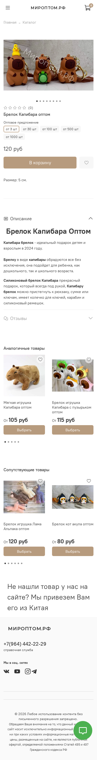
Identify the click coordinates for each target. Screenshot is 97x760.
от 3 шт (11, 129)
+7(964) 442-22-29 (25, 644)
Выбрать (24, 430)
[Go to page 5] (18, 442)
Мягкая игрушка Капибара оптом (18, 405)
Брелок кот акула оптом (72, 524)
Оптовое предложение (21, 123)
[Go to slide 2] (40, 101)
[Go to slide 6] (53, 101)
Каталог (29, 22)
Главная (10, 22)
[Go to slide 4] (47, 101)
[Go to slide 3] (43, 101)
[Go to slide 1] (37, 101)
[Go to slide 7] (56, 101)
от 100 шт (49, 129)
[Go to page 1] (5, 442)
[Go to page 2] (8, 442)
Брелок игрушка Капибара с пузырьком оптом (71, 407)
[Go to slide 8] (60, 101)
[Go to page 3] (11, 442)
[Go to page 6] (21, 563)
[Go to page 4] (15, 442)
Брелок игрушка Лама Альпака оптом (22, 526)
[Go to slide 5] (50, 101)
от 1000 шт (14, 137)
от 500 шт (70, 129)
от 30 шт (29, 129)
